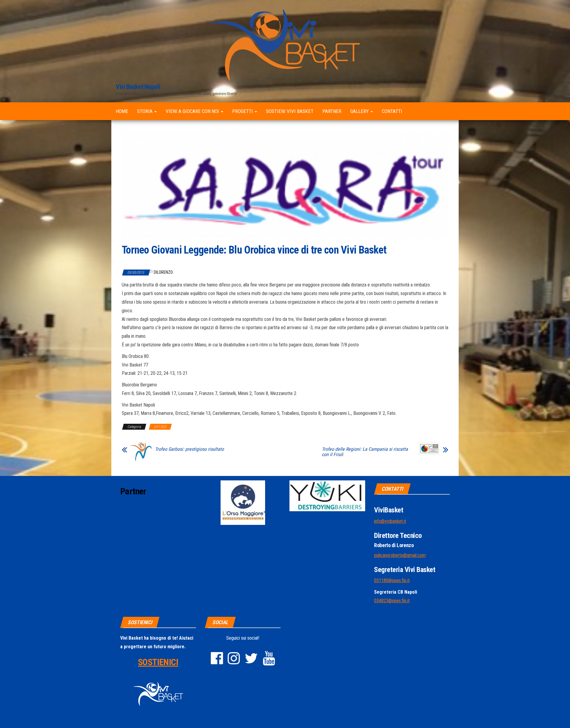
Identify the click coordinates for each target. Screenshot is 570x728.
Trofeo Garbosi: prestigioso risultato (189, 449)
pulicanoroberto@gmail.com (400, 555)
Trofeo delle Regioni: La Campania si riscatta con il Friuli (365, 452)
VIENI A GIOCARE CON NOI (193, 111)
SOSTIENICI (158, 662)
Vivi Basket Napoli (138, 86)
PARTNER (331, 111)
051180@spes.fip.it (392, 580)
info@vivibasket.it (390, 521)
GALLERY (360, 111)
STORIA (145, 111)
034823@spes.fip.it (392, 600)
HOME (122, 111)
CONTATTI (392, 111)
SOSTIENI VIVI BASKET (290, 111)
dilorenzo (163, 272)
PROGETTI (243, 111)
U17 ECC (160, 427)
